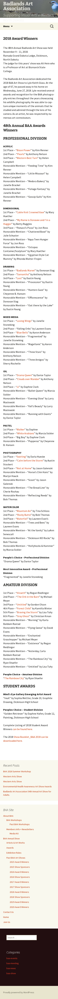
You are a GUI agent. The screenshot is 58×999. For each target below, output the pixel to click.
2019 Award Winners (19, 902)
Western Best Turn (27, 158)
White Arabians (25, 433)
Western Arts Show (12, 776)
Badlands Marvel (26, 270)
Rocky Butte (24, 514)
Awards (10, 847)
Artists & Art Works (15, 842)
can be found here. (23, 729)
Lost (19, 278)
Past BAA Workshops (20, 824)
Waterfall (22, 518)
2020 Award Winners (19, 907)
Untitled (21, 604)
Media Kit (14, 833)
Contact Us (8, 912)
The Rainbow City (14, 678)
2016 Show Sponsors (20, 877)
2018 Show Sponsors (20, 897)
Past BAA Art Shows (15, 857)
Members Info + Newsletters (20, 829)
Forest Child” (24, 608)
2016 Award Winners (19, 872)
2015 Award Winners (19, 861)
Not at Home (24, 468)
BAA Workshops (14, 820)
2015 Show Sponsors (20, 866)
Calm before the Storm (30, 460)
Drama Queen (24, 375)
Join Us (6, 922)
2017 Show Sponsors (20, 887)
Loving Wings (24, 320)
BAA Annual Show (11, 838)
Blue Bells (22, 332)
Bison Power (24, 150)
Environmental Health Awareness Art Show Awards (27, 786)
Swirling (21, 456)
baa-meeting (12, 963)
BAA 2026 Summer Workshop (17, 771)
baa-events (11, 958)
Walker (20, 429)
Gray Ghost (23, 616)
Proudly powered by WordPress (18, 992)
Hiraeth (21, 592)
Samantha (23, 274)
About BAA (8, 815)
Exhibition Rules (13, 852)
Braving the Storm (27, 612)
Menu (6, 26)
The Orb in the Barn (28, 596)
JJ (18, 386)
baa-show (11, 973)
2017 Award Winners (19, 882)
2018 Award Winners (19, 892)
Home (6, 917)
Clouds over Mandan (28, 379)
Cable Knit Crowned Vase (30, 212)
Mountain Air (24, 511)
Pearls (20, 154)
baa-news (11, 968)
